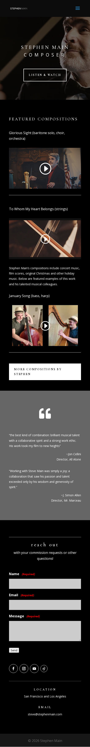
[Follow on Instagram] (23, 668)
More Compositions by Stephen (38, 371)
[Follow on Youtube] (34, 668)
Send (14, 650)
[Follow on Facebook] (13, 668)
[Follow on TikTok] (44, 668)
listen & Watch (45, 75)
